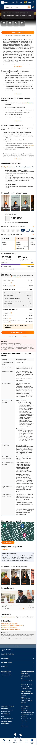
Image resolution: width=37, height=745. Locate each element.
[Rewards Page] (29, 2)
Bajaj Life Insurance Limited (27, 714)
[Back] (2, 7)
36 (3, 230)
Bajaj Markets (24, 716)
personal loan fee (27, 103)
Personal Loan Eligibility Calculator (10, 629)
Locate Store (8, 542)
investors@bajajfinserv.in (8, 718)
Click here (24, 336)
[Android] (15, 734)
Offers (20, 742)
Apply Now (4, 209)
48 (8, 230)
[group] (17, 533)
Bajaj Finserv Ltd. (24, 708)
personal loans (30, 145)
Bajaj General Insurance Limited (27, 712)
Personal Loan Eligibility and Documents (12, 625)
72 (18, 230)
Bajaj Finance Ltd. (25, 710)
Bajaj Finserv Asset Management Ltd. (25, 726)
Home (3, 742)
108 (33, 230)
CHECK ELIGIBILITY (17, 32)
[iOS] (20, 734)
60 (13, 230)
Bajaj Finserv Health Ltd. (26, 722)
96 (27, 230)
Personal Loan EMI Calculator (9, 623)
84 (23, 230)
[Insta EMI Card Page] (25, 2)
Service (9, 742)
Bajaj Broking (24, 720)
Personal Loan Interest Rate (9, 627)
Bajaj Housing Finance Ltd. (26, 718)
